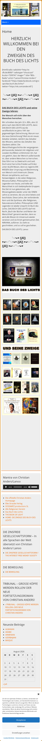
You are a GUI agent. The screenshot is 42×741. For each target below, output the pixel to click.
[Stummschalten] (29, 487)
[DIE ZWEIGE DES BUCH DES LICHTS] (20, 16)
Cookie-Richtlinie (9, 738)
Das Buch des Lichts (14, 512)
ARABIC (8, 632)
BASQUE (9, 640)
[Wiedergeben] (6, 487)
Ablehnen (21, 726)
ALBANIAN (9, 629)
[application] (21, 487)
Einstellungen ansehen (21, 733)
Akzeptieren (21, 720)
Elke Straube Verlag (13, 503)
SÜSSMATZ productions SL (16, 506)
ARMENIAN (10, 635)
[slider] (34, 487)
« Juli (5, 684)
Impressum (34, 738)
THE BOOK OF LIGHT (14, 514)
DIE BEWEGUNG (12, 572)
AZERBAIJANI (11, 637)
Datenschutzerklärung (23, 738)
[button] (38, 694)
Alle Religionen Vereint (15, 509)
